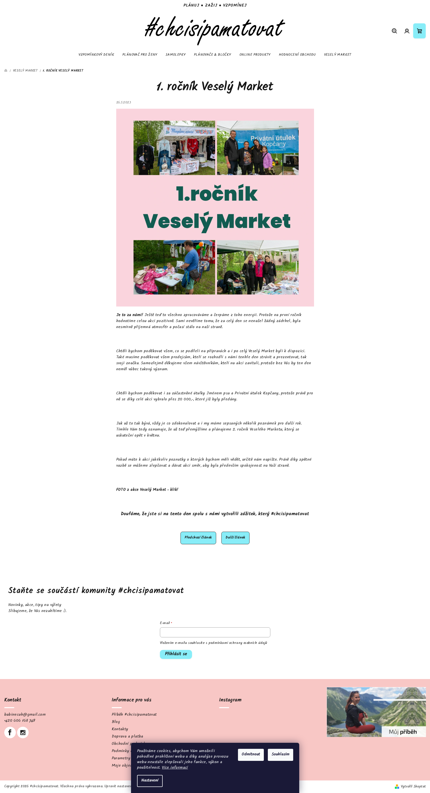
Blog (116, 722)
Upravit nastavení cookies (124, 786)
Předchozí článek (198, 537)
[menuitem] (96, 55)
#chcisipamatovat (290, 514)
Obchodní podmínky (130, 744)
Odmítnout (251, 755)
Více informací (175, 768)
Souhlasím (280, 755)
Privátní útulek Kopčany (257, 394)
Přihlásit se (176, 654)
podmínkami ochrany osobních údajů (238, 643)
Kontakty (120, 730)
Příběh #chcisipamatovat (134, 715)
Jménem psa (218, 394)
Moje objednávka (127, 766)
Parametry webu (126, 759)
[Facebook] (10, 732)
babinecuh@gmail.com (25, 715)
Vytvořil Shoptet (413, 786)
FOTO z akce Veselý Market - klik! (147, 490)
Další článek (235, 537)
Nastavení (149, 781)
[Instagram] (23, 732)
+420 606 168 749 (19, 721)
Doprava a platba (127, 737)
